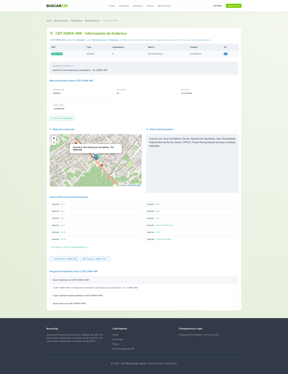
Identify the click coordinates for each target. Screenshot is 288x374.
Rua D (58, 211)
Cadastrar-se (234, 6)
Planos (150, 6)
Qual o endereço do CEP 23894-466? (71, 280)
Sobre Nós (117, 339)
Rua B (153, 204)
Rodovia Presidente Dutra (160, 225)
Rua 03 (59, 239)
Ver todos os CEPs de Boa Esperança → (69, 247)
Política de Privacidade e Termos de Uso (198, 334)
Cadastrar (124, 6)
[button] (96, 157)
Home (112, 6)
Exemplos (138, 6)
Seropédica (76, 20)
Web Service (164, 6)
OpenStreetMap (134, 185)
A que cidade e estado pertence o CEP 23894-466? (78, 295)
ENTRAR (217, 6)
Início (48, 20)
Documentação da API (123, 348)
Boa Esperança (92, 20)
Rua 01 (153, 232)
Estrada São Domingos (159, 239)
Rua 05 (59, 232)
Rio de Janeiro (61, 20)
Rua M (58, 225)
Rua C (153, 218)
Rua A (58, 204)
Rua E (153, 211)
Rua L (58, 218)
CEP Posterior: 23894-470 (94, 259)
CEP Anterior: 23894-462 (65, 259)
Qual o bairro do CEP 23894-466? (69, 303)
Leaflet (122, 185)
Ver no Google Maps (63, 118)
